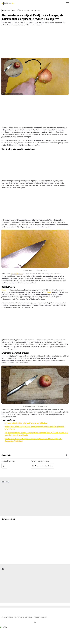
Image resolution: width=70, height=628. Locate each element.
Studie (3, 290)
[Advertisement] (35, 40)
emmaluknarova (17, 274)
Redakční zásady (19, 617)
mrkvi (49, 292)
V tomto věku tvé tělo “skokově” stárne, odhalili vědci (26, 423)
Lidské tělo (6, 10)
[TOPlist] (3, 627)
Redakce (10, 617)
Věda (13, 10)
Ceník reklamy (29, 617)
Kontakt (4, 617)
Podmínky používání (40, 617)
